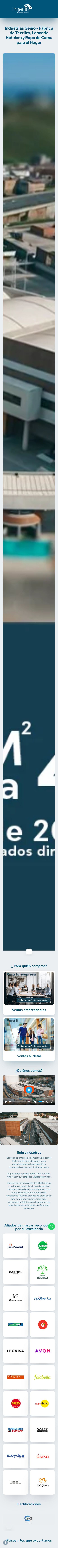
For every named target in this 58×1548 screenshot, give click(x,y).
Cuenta (48, 9)
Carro (53, 9)
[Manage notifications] (5, 1542)
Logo (22, 9)
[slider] (17, 1101)
